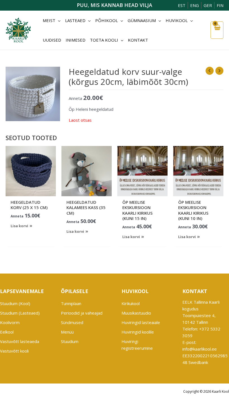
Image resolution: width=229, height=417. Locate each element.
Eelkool (7, 332)
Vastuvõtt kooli (14, 351)
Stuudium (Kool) (15, 303)
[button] (58, 20)
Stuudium (69, 341)
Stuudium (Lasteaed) (20, 313)
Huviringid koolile (137, 332)
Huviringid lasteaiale (140, 322)
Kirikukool (130, 303)
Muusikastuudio (136, 313)
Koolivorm (10, 322)
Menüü (67, 332)
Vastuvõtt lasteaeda (19, 341)
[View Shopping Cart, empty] (217, 30)
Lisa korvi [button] (19, 225)
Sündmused (72, 322)
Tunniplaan (71, 303)
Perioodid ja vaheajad (81, 313)
